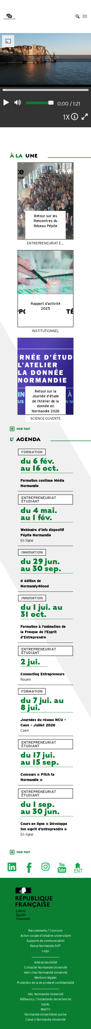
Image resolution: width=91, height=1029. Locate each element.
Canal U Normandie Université (45, 1019)
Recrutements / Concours (45, 930)
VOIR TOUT (23, 428)
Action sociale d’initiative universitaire (45, 936)
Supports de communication (45, 941)
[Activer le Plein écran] (85, 117)
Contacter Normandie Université (45, 967)
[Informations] (74, 117)
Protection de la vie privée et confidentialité (45, 983)
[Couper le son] (17, 102)
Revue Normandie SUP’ (45, 946)
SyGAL (45, 1004)
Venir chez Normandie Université (45, 972)
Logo (45, 951)
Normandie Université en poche (45, 1014)
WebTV (45, 1009)
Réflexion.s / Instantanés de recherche (45, 999)
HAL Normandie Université (45, 994)
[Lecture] (6, 102)
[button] (78, 16)
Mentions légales (45, 977)
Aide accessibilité (45, 962)
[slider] (51, 103)
